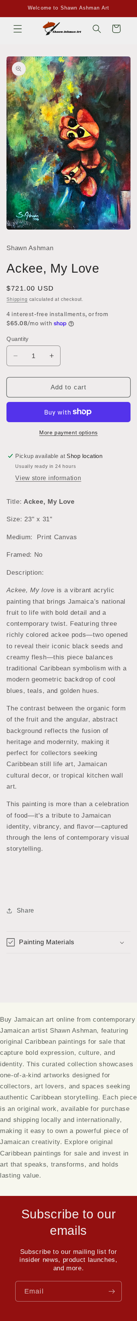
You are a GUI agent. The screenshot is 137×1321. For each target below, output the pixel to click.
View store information (48, 477)
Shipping (16, 299)
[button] (17, 29)
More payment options (68, 433)
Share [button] (25, 910)
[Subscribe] (111, 1291)
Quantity (17, 339)
